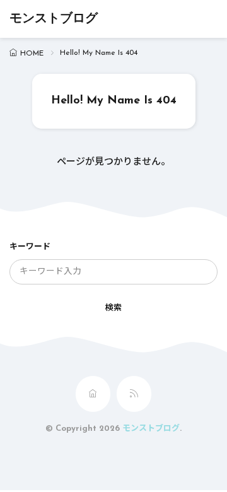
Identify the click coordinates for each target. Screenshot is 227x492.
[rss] (134, 394)
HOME (32, 53)
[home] (93, 394)
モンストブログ (53, 19)
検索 (113, 308)
